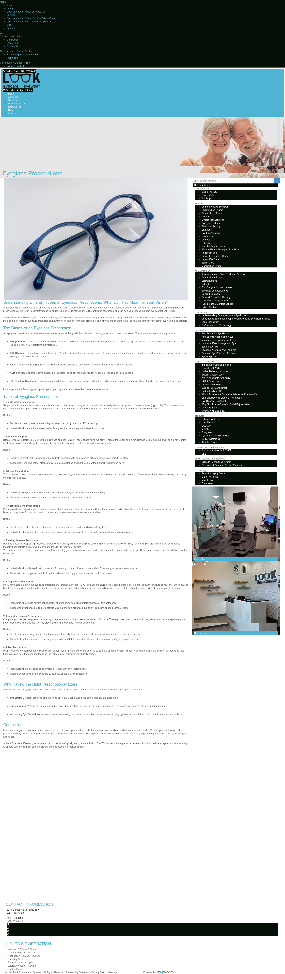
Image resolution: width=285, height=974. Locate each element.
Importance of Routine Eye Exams (219, 340)
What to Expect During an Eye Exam (220, 249)
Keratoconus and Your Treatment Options (223, 274)
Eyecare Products (16, 66)
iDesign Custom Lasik (213, 374)
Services (11, 14)
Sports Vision (208, 195)
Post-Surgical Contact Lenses (217, 287)
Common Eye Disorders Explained (219, 353)
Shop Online (45, 21)
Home (10, 8)
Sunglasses (208, 432)
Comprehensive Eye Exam (215, 206)
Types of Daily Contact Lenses (217, 303)
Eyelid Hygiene (209, 356)
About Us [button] (13, 96)
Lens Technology (210, 321)
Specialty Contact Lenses (215, 290)
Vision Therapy (209, 191)
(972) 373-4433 (15, 917)
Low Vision (207, 236)
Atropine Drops (209, 442)
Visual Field (208, 480)
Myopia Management (213, 219)
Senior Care (208, 262)
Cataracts (207, 229)
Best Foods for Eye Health (215, 333)
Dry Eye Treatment (211, 223)
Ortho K (206, 216)
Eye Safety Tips (210, 346)
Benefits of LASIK (211, 368)
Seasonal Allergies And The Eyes (219, 349)
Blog (9, 24)
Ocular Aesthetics (211, 438)
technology (200, 470)
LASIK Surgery (209, 407)
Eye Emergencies (211, 233)
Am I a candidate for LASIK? (216, 377)
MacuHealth (208, 422)
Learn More (200, 559)
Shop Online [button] (14, 106)
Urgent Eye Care (210, 259)
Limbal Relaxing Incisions (215, 371)
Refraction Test (209, 252)
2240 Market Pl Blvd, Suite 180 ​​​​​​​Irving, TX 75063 (23, 911)
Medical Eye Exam (211, 265)
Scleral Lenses (209, 280)
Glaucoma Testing (211, 226)
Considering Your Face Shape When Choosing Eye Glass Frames (236, 318)
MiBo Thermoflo (210, 476)
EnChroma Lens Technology (216, 325)
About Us (40, 11)
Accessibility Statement (78, 972)
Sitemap (112, 972)
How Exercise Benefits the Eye (217, 336)
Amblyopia (207, 198)
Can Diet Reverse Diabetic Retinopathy (222, 397)
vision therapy (202, 188)
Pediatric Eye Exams (212, 209)
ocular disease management (210, 458)
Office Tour (12, 42)
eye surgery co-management (210, 447)
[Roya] (165, 972)
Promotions (12, 57)
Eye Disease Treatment (214, 401)
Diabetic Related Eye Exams (216, 461)
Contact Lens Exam (212, 213)
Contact (11, 28)
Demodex (207, 239)
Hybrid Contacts (210, 307)
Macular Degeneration (213, 246)
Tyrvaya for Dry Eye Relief (215, 435)
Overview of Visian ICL (213, 410)
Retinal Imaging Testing (214, 473)
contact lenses (202, 270)
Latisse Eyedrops (211, 419)
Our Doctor (12, 39)
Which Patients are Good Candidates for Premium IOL (230, 394)
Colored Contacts (211, 293)
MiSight (205, 429)
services (199, 203)
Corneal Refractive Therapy (216, 256)
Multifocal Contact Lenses (215, 300)
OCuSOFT (207, 425)
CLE (204, 453)
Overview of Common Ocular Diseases (222, 465)
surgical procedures (205, 361)
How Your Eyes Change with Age (219, 343)
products (199, 415)
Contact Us (200, 633)
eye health (200, 330)
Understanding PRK (212, 391)
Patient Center (48, 18)
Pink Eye (206, 242)
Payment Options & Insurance (22, 54)
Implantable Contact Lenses (216, 364)
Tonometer (207, 483)
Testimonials (13, 46)
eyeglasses (201, 312)
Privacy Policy (99, 972)
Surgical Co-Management (215, 387)
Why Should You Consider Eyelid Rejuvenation (226, 404)
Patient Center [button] (15, 103)
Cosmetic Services (211, 384)
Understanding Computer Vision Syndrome (224, 315)
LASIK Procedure (211, 381)
